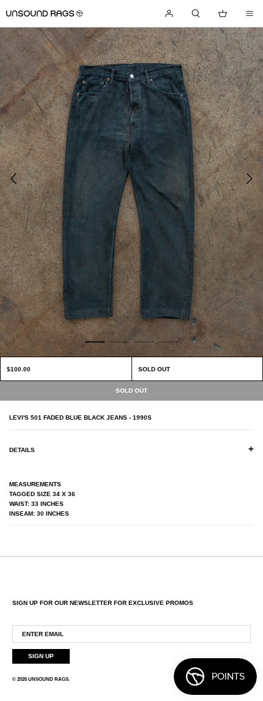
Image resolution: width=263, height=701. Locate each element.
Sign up (41, 656)
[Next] (249, 178)
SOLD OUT (154, 369)
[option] (131, 192)
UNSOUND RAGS (48, 679)
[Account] (168, 13)
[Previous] (13, 178)
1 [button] (95, 341)
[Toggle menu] (249, 13)
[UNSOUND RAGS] (44, 13)
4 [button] (168, 341)
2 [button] (119, 341)
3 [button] (144, 341)
